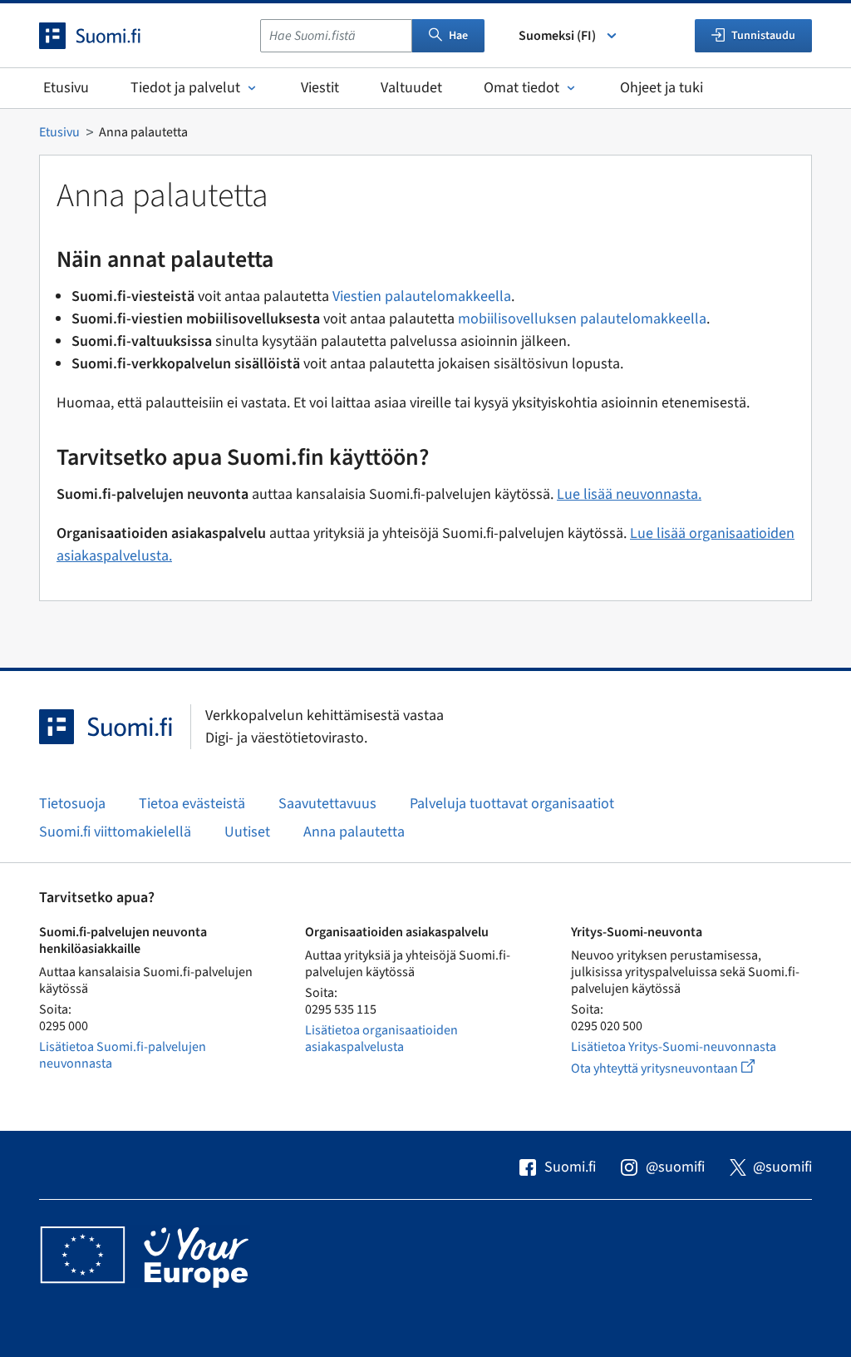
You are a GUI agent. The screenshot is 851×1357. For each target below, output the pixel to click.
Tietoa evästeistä (192, 803)
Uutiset (247, 832)
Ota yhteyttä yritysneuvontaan (682, 1068)
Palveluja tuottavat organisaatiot (512, 803)
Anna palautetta (354, 832)
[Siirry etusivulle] (104, 35)
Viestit (320, 87)
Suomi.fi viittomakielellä (115, 832)
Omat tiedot (521, 87)
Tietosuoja (72, 803)
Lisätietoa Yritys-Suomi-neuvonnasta (673, 1047)
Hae (458, 35)
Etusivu (66, 87)
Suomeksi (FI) (557, 36)
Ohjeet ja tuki (661, 87)
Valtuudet (411, 87)
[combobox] (336, 35)
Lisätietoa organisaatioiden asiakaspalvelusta (381, 1038)
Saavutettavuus (327, 803)
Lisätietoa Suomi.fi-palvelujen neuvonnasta (122, 1055)
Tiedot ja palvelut (185, 87)
